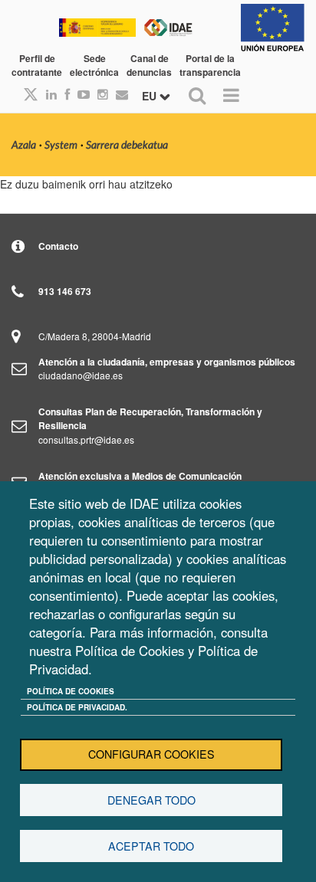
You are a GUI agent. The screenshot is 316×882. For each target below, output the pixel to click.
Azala (24, 145)
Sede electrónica (94, 65)
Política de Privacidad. (77, 707)
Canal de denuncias (149, 65)
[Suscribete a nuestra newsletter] (118, 94)
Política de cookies (70, 691)
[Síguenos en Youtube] (80, 94)
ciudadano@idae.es (80, 375)
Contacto (58, 246)
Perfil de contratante (37, 65)
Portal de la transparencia (210, 65)
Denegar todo (151, 800)
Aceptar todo (151, 846)
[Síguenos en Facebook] (63, 94)
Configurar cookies (151, 754)
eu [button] (151, 95)
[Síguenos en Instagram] (99, 94)
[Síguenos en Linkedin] (47, 94)
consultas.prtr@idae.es (86, 439)
